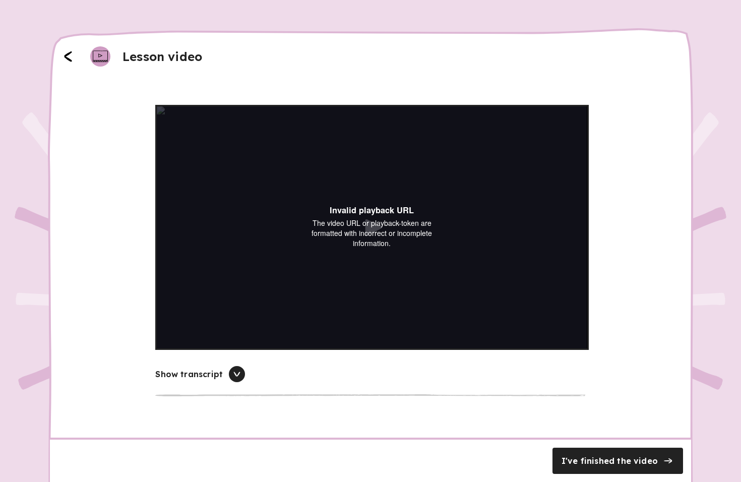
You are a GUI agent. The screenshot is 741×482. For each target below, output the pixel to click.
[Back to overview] (68, 56)
